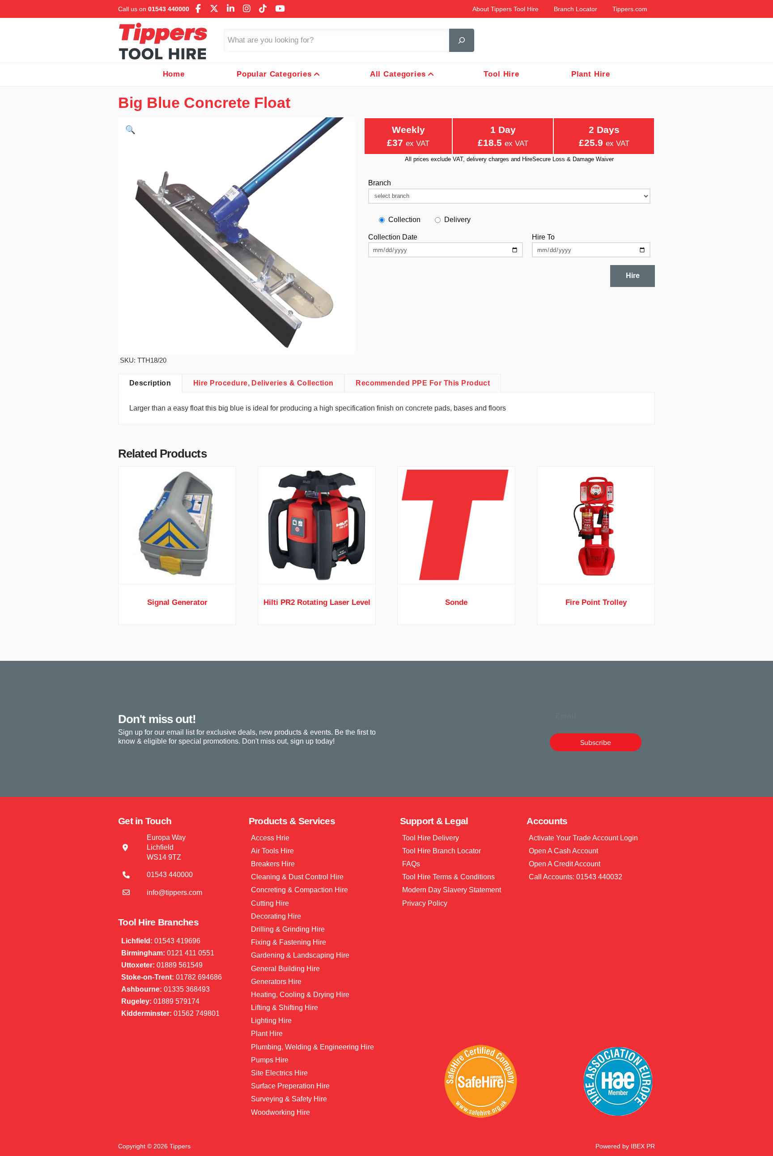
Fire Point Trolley (596, 602)
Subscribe (595, 742)
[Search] (461, 40)
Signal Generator (177, 602)
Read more (177, 568)
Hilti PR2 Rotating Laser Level (316, 602)
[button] (130, 129)
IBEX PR (643, 1146)
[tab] (150, 383)
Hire (633, 275)
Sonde (456, 602)
